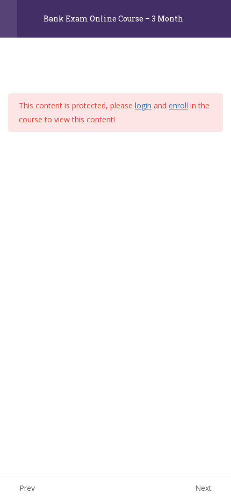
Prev (27, 488)
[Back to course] (220, 19)
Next (203, 488)
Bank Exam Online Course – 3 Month (113, 19)
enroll (178, 105)
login (143, 105)
